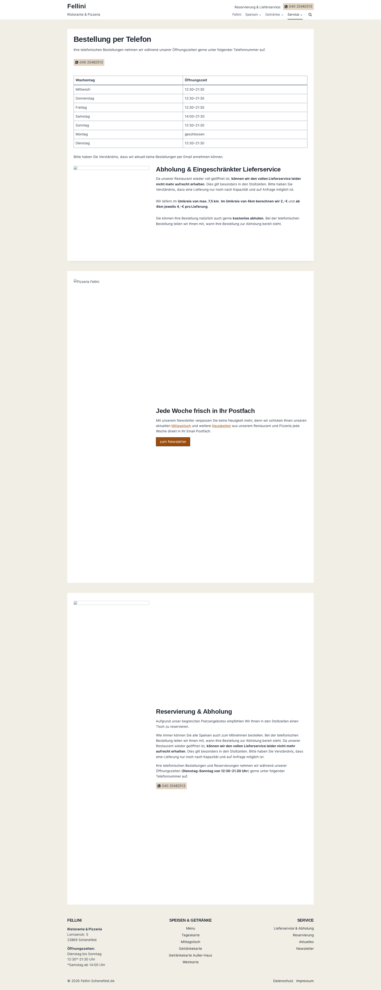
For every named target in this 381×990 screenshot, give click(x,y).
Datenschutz (283, 981)
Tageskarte (191, 935)
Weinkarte (191, 962)
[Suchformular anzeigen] (310, 14)
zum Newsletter (173, 441)
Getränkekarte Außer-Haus (190, 955)
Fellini (236, 14)
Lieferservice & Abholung (294, 928)
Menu (190, 928)
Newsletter (305, 949)
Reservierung (303, 935)
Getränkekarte (190, 949)
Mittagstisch (181, 426)
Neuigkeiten (221, 426)
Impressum (305, 981)
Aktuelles (306, 942)
